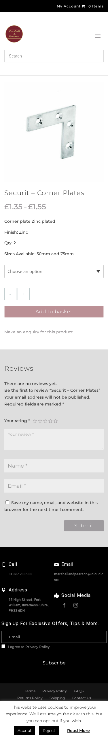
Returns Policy (30, 698)
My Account (69, 6)
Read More (78, 730)
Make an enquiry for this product (38, 332)
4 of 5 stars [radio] (50, 421)
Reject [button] (49, 730)
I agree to (28, 647)
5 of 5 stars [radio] (56, 421)
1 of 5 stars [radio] (35, 421)
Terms (30, 691)
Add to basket (54, 311)
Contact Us (81, 698)
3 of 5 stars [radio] (45, 421)
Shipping (57, 698)
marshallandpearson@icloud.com (78, 577)
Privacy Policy (37, 647)
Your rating (17, 420)
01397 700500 (20, 574)
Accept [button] (25, 730)
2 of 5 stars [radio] (40, 421)
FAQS (79, 691)
